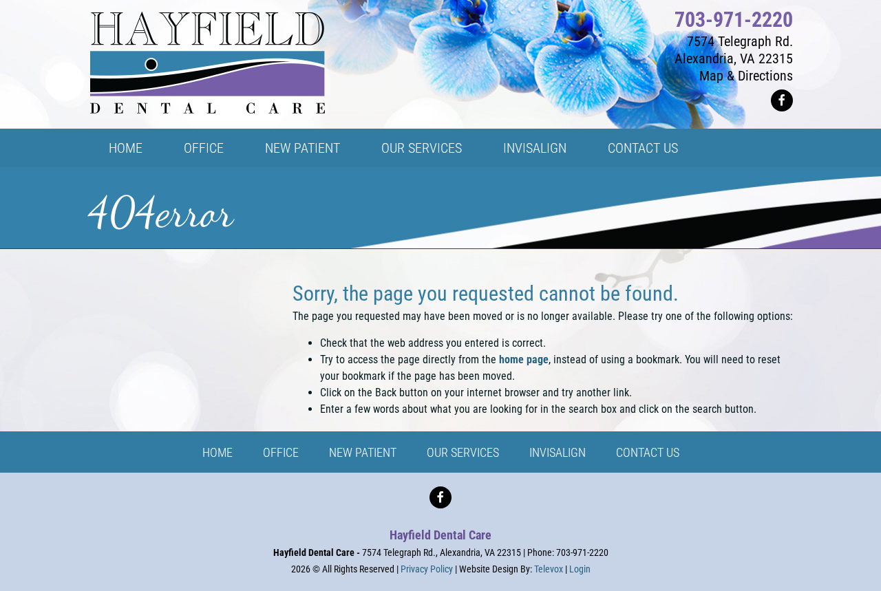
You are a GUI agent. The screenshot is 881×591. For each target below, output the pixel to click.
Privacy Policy (427, 568)
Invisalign (557, 452)
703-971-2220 (734, 20)
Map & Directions (746, 75)
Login (580, 568)
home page (524, 359)
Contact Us (647, 452)
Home (217, 452)
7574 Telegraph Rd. (740, 41)
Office (281, 452)
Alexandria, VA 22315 (734, 58)
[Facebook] (782, 100)
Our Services (463, 452)
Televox (548, 568)
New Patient (362, 452)
